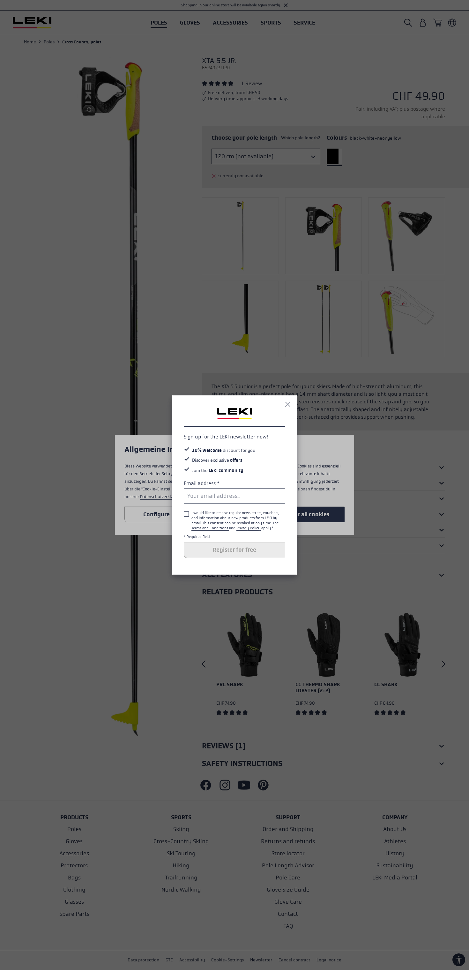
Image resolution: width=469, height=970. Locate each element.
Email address (202, 483)
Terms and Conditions (210, 528)
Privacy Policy (248, 528)
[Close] (288, 404)
